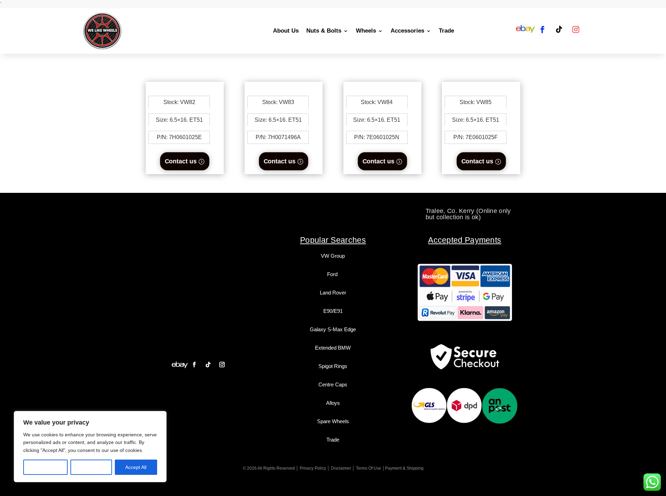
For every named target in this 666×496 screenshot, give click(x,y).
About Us (286, 30)
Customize (45, 467)
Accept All (135, 467)
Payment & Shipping (404, 468)
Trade (446, 30)
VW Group (333, 256)
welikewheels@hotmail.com (333, 210)
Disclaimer (341, 468)
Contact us (181, 161)
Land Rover (333, 293)
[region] (90, 446)
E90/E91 (333, 311)
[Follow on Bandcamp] (180, 365)
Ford (333, 274)
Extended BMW (333, 348)
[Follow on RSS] (525, 29)
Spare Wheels (333, 421)
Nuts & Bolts (323, 30)
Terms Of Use (368, 468)
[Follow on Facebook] (542, 29)
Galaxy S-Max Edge (333, 329)
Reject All (91, 467)
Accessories (407, 30)
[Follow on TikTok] (559, 29)
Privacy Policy (313, 468)
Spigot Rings (332, 366)
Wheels (366, 30)
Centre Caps (332, 384)
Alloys (333, 403)
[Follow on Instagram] (576, 29)
